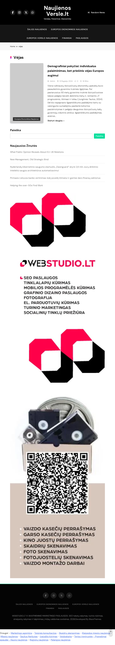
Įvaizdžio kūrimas (48, 636)
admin (52, 81)
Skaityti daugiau (55, 120)
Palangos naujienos (60, 639)
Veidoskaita (66, 636)
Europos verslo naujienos (42, 38)
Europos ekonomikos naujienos (69, 29)
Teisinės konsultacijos (45, 633)
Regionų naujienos (39, 639)
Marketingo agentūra (21, 633)
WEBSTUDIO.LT (19, 616)
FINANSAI (67, 38)
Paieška (15, 130)
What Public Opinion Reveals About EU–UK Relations (37, 152)
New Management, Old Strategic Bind (29, 159)
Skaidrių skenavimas (69, 633)
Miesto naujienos (9, 636)
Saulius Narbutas (29, 636)
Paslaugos (82, 38)
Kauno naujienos (19, 639)
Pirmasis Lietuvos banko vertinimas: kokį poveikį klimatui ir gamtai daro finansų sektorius (55, 177)
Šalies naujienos (37, 29)
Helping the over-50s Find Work (26, 185)
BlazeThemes (95, 619)
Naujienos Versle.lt (57, 10)
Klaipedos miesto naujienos (96, 633)
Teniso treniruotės (83, 636)
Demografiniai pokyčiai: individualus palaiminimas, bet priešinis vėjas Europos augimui (76, 70)
